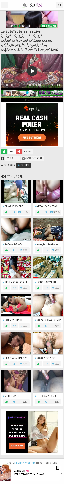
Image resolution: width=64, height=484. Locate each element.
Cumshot (24, 165)
